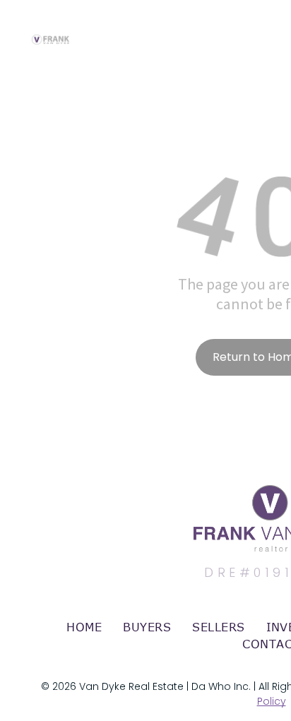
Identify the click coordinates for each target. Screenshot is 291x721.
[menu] (270, 26)
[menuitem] (84, 627)
